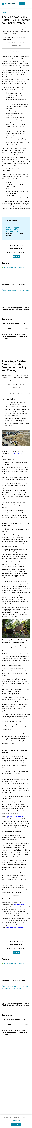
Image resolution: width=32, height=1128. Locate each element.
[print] (29, 51)
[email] (21, 51)
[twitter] (16, 51)
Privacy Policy (16, 1120)
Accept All (16, 1124)
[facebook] (10, 51)
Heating (4, 12)
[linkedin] (13, 51)
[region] (16, 1121)
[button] (3, 4)
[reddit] (19, 51)
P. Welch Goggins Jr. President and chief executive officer (14, 229)
